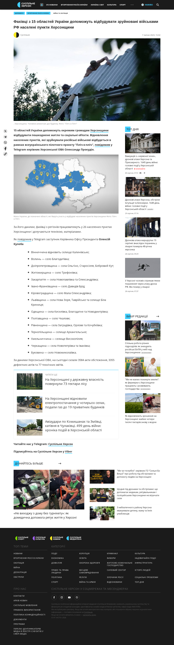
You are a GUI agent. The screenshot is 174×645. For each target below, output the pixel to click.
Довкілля (56, 563)
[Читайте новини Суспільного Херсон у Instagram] (61, 597)
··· (132, 5)
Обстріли (19, 577)
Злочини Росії (115, 577)
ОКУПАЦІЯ (19, 563)
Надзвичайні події (145, 558)
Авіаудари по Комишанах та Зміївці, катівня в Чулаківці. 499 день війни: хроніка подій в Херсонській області (73, 425)
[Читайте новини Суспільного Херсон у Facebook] (54, 597)
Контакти (19, 596)
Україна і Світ (97, 5)
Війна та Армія (87, 582)
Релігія (83, 577)
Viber (68, 451)
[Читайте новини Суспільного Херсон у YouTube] (69, 597)
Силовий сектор (116, 570)
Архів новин (20, 600)
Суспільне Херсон (60, 444)
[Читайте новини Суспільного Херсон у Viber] (77, 597)
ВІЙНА (17, 567)
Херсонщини (99, 130)
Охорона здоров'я (89, 563)
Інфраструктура (143, 563)
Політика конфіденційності (29, 614)
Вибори (111, 558)
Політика (56, 577)
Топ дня (139, 582)
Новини (18, 553)
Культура (111, 5)
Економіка (57, 558)
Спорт (123, 5)
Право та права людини (60, 571)
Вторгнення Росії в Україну (74, 5)
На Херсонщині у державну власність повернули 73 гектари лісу (74, 381)
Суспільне (25, 35)
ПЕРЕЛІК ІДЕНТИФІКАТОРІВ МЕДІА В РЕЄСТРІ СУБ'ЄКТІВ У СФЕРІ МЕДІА (29, 631)
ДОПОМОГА (19, 13)
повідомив (102, 145)
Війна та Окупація (60, 13)
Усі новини (52, 5)
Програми (19, 624)
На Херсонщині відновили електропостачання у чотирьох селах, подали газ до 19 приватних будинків (75, 402)
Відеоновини (114, 582)
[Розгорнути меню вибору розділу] (41, 4)
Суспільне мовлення (25, 605)
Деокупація (20, 572)
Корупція (84, 553)
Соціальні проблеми (146, 577)
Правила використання (27, 610)
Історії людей (142, 570)
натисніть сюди (89, 615)
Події (54, 553)
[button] (5, 131)
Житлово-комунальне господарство (120, 564)
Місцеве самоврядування (89, 571)
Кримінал (112, 553)
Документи (20, 619)
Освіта (83, 558)
